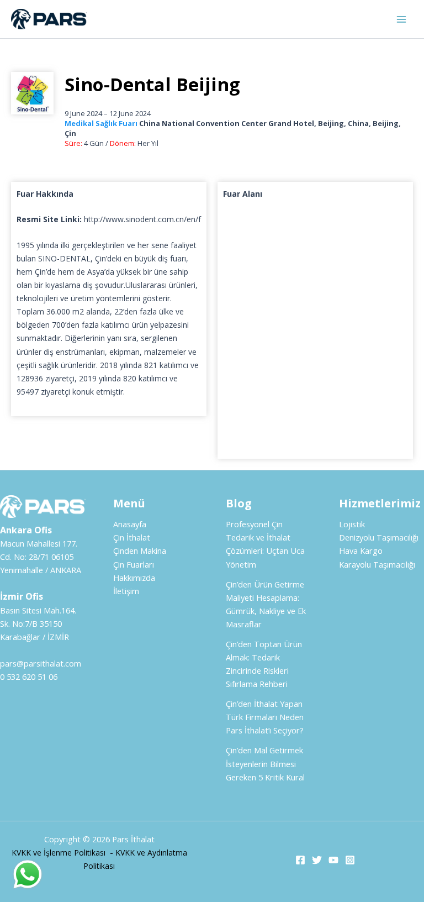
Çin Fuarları (133, 564)
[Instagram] (350, 860)
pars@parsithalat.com (40, 663)
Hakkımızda (134, 577)
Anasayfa (129, 523)
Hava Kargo (361, 550)
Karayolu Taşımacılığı (377, 564)
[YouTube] (333, 860)
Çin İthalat (131, 537)
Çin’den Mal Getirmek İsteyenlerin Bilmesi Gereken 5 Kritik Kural (265, 763)
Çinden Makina (139, 550)
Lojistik (352, 523)
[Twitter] (317, 860)
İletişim (126, 590)
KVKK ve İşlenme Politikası (58, 852)
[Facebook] (300, 860)
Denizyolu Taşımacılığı (378, 537)
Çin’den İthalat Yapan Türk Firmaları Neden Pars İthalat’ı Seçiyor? (265, 717)
